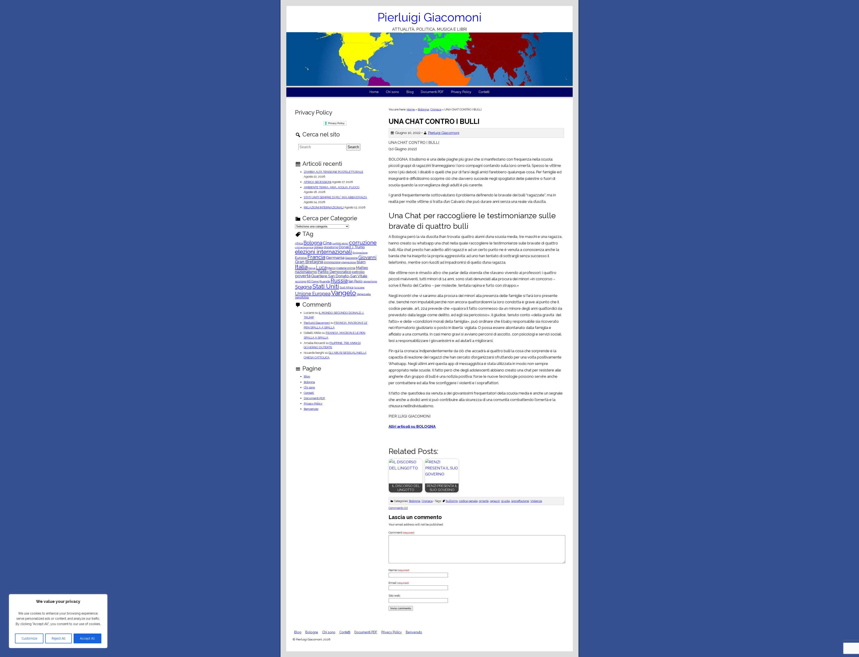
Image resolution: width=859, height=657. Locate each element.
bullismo (452, 501)
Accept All (87, 638)
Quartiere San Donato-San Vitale (339, 276)
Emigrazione (360, 253)
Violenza (536, 501)
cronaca (318, 247)
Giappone (351, 258)
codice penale (468, 501)
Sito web (394, 595)
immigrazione (332, 262)
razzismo (300, 281)
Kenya (311, 268)
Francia (316, 257)
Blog (410, 92)
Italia (301, 267)
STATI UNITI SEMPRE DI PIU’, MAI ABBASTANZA (335, 197)
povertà (302, 276)
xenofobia (302, 297)
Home (374, 92)
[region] (58, 621)
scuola (505, 501)
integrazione (348, 262)
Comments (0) (398, 508)
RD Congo (313, 281)
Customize (29, 638)
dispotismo (331, 247)
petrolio (358, 272)
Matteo (362, 268)
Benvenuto (311, 409)
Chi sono (392, 92)
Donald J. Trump (352, 247)
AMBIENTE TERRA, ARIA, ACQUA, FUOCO (331, 187)
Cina (327, 243)
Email (399, 583)
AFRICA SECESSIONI (317, 182)
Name (399, 570)
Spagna (303, 286)
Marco (331, 268)
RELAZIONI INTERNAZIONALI (324, 207)
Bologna (423, 109)
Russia (339, 281)
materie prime (345, 268)
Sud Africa (346, 287)
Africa (299, 243)
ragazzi (495, 501)
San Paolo (355, 281)
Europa (301, 258)
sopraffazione (520, 501)
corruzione (362, 243)
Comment (401, 532)
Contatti (483, 92)
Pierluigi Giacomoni (429, 17)
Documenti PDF (432, 92)
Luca (321, 267)
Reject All (58, 638)
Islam (361, 262)
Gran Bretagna (309, 262)
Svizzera (359, 287)
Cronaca (435, 109)
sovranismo (370, 281)
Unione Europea (312, 293)
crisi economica (304, 247)
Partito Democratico (334, 272)
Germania (335, 258)
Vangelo (343, 293)
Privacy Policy (461, 92)
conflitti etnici (340, 243)
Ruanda (324, 281)
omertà (484, 501)
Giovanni (367, 257)
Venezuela (364, 294)
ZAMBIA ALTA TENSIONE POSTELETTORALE (333, 172)
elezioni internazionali (323, 251)
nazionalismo (306, 272)
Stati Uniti (325, 287)
